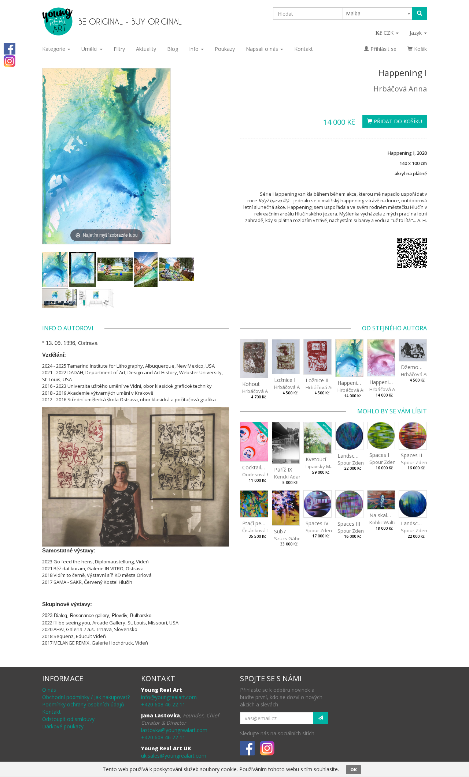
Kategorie (54, 48)
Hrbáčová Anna (400, 89)
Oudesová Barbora (263, 474)
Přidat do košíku (397, 121)
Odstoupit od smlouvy (68, 719)
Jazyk (416, 32)
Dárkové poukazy (63, 726)
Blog (172, 48)
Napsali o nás (263, 48)
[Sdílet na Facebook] (9, 48)
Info (194, 48)
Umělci (90, 48)
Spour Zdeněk (353, 462)
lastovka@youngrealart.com (174, 730)
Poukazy (225, 48)
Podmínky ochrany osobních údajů (83, 704)
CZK (389, 32)
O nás (49, 689)
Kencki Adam (288, 476)
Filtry (119, 48)
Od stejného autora (394, 328)
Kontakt (303, 48)
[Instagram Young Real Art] (9, 60)
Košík (420, 48)
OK (353, 769)
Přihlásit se (382, 48)
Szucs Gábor (288, 538)
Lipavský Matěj (322, 466)
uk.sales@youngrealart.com (173, 755)
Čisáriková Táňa (260, 530)
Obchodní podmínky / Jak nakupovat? (86, 697)
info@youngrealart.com (169, 697)
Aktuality (146, 48)
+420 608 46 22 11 (163, 704)
